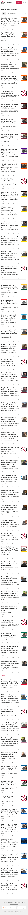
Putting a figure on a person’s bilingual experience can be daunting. (9, 351)
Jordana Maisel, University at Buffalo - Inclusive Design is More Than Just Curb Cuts (10, 856)
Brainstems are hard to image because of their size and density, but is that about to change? (10, 583)
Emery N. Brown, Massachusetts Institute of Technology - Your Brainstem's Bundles (10, 579)
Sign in (24, 2)
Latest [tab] (3, 13)
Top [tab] (8, 13)
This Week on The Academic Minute (7, 92)
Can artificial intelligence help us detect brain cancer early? (10, 787)
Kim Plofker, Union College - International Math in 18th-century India (10, 136)
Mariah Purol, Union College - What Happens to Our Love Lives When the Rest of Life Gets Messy (10, 375)
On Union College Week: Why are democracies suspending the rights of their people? (10, 424)
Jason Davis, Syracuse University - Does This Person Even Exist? (8, 64)
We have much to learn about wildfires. (9, 653)
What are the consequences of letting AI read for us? (9, 686)
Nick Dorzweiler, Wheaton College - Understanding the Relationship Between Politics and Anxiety (9, 697)
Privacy (19, 902)
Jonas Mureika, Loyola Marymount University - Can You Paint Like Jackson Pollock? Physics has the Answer (10, 477)
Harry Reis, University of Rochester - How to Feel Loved (9, 608)
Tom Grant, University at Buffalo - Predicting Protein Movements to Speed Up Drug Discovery (10, 811)
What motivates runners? (8, 758)
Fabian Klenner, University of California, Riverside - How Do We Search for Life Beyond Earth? (9, 593)
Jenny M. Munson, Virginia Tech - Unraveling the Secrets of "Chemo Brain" (10, 724)
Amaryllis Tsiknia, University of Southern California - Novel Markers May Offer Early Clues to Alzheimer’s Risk (9, 121)
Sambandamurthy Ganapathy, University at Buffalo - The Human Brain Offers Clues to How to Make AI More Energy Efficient (10, 841)
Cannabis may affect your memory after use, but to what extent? (9, 467)
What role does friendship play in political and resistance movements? (10, 497)
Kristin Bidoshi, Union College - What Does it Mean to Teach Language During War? (9, 434)
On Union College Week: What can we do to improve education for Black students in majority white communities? (10, 394)
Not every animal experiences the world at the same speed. (10, 668)
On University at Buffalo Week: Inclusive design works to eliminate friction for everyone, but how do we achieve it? (9, 860)
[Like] (2, 29)
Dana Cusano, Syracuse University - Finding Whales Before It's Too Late (10, 20)
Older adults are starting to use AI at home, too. (9, 568)
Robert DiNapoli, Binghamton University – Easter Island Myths (9, 635)
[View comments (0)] (8, 29)
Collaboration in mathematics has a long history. (10, 140)
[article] (14, 23)
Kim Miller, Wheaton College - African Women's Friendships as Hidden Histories (10, 492)
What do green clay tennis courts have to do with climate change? (10, 155)
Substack (6, 911)
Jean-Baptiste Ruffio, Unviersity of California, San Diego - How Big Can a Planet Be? (9, 522)
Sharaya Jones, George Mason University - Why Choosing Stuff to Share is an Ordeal (9, 287)
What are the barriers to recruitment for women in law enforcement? (9, 772)
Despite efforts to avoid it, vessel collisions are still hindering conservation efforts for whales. (10, 24)
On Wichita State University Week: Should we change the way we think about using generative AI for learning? (10, 228)
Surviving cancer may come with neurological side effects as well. (10, 729)
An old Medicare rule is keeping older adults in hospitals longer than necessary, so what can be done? (9, 306)
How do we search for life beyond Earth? (10, 598)
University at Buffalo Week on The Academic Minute (10, 885)
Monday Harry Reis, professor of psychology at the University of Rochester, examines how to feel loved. (10, 624)
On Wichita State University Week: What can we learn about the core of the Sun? (9, 198)
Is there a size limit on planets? (9, 526)
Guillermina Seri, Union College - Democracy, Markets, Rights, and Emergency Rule (8, 419)
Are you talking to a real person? (10, 68)
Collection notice (14, 904)
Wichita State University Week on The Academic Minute (9, 268)
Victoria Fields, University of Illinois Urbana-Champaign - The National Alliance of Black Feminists (10, 166)
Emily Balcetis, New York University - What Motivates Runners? (9, 754)
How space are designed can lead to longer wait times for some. (10, 54)
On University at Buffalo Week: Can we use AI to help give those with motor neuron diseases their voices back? (10, 830)
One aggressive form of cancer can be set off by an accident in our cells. (9, 110)
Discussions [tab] (13, 13)
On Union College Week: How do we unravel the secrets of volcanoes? (10, 409)
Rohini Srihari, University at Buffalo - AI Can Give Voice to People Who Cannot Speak (10, 826)
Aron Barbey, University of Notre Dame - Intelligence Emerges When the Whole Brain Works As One (9, 332)
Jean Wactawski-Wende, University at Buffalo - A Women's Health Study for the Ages (9, 507)
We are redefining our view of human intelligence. (9, 336)
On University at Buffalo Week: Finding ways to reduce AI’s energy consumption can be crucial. (9, 845)
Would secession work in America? (8, 39)
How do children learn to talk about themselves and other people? (9, 321)
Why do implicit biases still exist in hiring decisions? (9, 553)
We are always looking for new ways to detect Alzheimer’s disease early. (9, 125)
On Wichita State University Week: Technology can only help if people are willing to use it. (9, 258)
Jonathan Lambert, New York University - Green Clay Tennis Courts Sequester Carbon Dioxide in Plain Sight (9, 151)
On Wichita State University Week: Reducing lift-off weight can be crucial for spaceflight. (9, 213)
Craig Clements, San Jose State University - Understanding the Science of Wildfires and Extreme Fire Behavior (10, 648)
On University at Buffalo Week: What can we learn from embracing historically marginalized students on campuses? (9, 875)
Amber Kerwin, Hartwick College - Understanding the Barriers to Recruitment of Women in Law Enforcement (10, 768)
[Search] (25, 13)
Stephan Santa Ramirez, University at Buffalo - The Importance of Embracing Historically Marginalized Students (9, 871)
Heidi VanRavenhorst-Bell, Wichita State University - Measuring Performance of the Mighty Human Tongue (10, 239)
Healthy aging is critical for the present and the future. (9, 512)
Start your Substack (10, 908)
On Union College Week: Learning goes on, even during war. (9, 439)
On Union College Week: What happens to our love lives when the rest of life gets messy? (9, 379)
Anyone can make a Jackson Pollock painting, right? (8, 482)
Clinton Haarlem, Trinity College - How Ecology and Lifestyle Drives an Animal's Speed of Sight (10, 663)
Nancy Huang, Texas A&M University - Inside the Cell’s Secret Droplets (9, 106)
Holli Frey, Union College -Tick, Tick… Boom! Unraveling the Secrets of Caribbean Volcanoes (9, 404)
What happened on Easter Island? (10, 639)
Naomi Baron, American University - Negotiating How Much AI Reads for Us (9, 681)
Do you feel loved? (6, 612)
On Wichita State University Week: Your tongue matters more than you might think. (10, 243)
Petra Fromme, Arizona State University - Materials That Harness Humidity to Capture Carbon (10, 739)
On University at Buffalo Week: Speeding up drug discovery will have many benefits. (9, 815)
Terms (23, 902)
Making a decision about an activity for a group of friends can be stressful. (10, 291)
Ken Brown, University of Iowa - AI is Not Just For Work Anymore (9, 563)
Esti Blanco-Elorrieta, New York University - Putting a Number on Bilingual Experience (9, 347)
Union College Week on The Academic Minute (10, 448)
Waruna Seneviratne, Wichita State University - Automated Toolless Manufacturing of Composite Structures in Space (9, 209)
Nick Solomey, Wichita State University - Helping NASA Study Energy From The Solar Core (9, 194)
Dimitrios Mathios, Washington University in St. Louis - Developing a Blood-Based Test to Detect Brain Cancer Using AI (10, 783)
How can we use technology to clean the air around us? (9, 744)
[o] (24, 20)
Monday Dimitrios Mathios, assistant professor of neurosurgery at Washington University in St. (9, 800)
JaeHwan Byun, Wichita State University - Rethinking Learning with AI (9, 224)
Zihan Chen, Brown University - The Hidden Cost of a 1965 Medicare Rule (9, 302)
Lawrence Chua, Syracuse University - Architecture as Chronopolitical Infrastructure (9, 50)
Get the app (22, 908)
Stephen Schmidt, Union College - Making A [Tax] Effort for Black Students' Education (9, 390)
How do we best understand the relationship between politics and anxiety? (10, 701)
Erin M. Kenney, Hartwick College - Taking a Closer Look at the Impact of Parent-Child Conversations (9, 317)
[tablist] (9, 13)
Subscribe (19, 2)
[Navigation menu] (3, 2)
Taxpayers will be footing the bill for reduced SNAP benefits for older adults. (10, 82)
